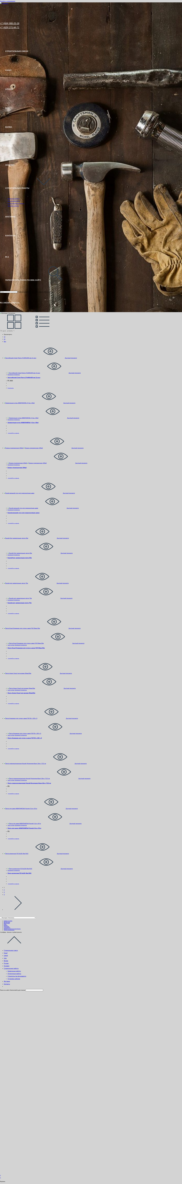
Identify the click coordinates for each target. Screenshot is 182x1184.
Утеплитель (7, 927)
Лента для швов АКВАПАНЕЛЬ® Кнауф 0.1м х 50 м (24, 828)
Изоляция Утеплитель (14, 374)
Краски (5, 925)
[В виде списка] (42, 328)
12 (4, 337)
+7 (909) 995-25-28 (9, 23)
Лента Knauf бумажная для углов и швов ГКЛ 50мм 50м (26, 648)
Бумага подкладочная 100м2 (17, 467)
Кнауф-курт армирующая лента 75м (19, 603)
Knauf (5, 953)
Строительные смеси (11, 950)
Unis (5, 958)
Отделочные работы (14, 973)
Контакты (7, 984)
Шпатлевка (7, 923)
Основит (6, 966)
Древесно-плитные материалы (12, 929)
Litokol (6, 955)
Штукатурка (7, 922)
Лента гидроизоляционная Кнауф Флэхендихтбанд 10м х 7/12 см (29, 783)
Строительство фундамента (17, 976)
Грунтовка (6, 926)
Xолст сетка (11, 645)
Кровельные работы (14, 971)
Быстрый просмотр (71, 358)
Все (5, 341)
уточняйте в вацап (13, 433)
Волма (6, 961)
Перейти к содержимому (7, 1)
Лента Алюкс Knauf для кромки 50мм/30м (21, 693)
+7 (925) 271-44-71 (9, 27)
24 (4, 339)
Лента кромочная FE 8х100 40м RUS (19, 873)
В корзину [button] (11, 388)
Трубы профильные (9, 930)
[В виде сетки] (14, 328)
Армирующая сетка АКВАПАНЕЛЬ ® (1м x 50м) (23, 422)
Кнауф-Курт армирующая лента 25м (20, 558)
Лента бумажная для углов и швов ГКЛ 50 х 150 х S (25, 738)
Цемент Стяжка (8, 921)
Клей (5, 924)
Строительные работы (11, 968)
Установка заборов (14, 979)
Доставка (7, 981)
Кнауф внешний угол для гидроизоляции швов (23, 512)
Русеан (6, 963)
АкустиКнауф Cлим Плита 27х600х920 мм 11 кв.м (24, 377)
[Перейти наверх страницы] (14, 946)
